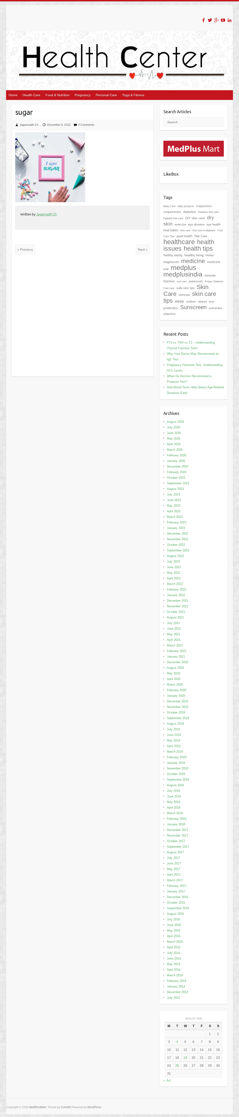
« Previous (25, 249)
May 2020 (173, 673)
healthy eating (172, 255)
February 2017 (176, 886)
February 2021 (176, 651)
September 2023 (178, 483)
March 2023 (175, 517)
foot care (185, 230)
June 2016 (174, 925)
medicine (193, 261)
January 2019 (176, 763)
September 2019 (178, 718)
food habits (170, 230)
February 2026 (176, 455)
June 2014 (174, 958)
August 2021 (175, 617)
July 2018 (173, 790)
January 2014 (176, 986)
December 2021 (177, 600)
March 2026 (175, 449)
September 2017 (178, 846)
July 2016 (173, 919)
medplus (183, 267)
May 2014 (173, 964)
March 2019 (175, 751)
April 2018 (173, 807)
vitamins (169, 314)
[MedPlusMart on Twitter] (210, 20)
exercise (180, 224)
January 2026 (176, 461)
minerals (210, 275)
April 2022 (173, 578)
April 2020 (173, 679)
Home (13, 95)
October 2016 (176, 902)
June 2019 (174, 735)
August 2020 (175, 668)
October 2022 (176, 545)
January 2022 (176, 595)
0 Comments (86, 124)
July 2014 (173, 953)
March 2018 (175, 813)
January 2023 (176, 528)
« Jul (166, 1080)
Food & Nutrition (58, 95)
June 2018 (174, 796)
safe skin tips (185, 288)
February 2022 (176, 589)
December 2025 (177, 466)
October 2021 (176, 612)
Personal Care (106, 95)
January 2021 (176, 656)
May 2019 (173, 740)
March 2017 (175, 880)
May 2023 (173, 505)
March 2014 (175, 975)
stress (202, 301)
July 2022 (173, 561)
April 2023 (173, 511)
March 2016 (175, 941)
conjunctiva (203, 206)
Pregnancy (83, 95)
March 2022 (175, 584)
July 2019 (173, 729)
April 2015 (173, 947)
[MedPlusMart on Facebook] (203, 20)
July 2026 (173, 427)
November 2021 (177, 606)
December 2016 (177, 897)
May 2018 (173, 802)
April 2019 (173, 746)
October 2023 (176, 477)
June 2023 (174, 500)
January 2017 (176, 891)
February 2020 (176, 690)
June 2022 (174, 567)
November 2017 (177, 835)
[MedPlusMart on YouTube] (223, 20)
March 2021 (175, 645)
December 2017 (177, 830)
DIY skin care (195, 218)
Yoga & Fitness (133, 95)
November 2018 (177, 768)
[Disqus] (82, 315)
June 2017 (174, 863)
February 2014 (176, 981)
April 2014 (173, 969)
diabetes (189, 212)
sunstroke (215, 308)
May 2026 (173, 438)
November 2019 (177, 707)
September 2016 (178, 908)
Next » (143, 249)
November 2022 (177, 539)
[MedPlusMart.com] (193, 143)
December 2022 (177, 533)
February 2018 (176, 818)
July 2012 (173, 997)
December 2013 (177, 992)
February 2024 (176, 472)
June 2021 (174, 628)
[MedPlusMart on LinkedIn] (229, 20)
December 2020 (177, 662)
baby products (186, 206)
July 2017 (173, 858)
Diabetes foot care (208, 212)
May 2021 (173, 634)
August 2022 (175, 556)
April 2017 (173, 874)
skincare (184, 295)
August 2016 (175, 913)
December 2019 (177, 701)
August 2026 (175, 422)
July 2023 (173, 494)
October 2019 (176, 712)
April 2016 (173, 936)
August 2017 (175, 852)
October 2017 (176, 841)
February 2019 (176, 757)
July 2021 (173, 623)
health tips (198, 248)
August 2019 (175, 723)
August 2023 (175, 489)
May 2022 (173, 572)
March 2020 (175, 684)
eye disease (196, 224)
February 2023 (176, 522)
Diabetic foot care (173, 218)
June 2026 (174, 433)
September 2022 (178, 550)
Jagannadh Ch (29, 124)
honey (210, 255)
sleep (179, 301)
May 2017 (173, 869)
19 (185, 1057)
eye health (214, 224)
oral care (182, 281)
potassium (196, 281)
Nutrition (169, 281)
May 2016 (173, 930)
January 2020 (176, 695)
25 (177, 1065)
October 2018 (176, 774)
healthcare (179, 242)
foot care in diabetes (204, 230)
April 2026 (173, 444)
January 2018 (176, 824)
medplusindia (182, 274)
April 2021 (173, 640)
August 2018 (175, 785)
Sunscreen (193, 307)
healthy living (194, 255)
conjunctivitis (172, 212)
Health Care (31, 95)
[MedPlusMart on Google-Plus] (216, 20)
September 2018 (178, 779)
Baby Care (169, 206)
